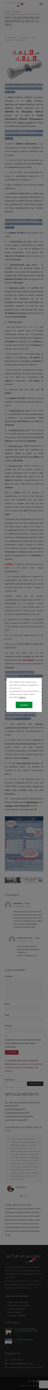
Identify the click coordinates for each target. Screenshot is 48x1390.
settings (22, 697)
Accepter (24, 705)
